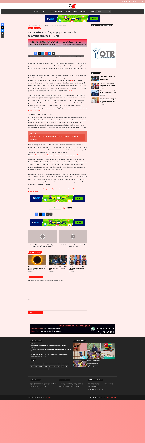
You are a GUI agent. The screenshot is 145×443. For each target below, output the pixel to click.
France (59, 363)
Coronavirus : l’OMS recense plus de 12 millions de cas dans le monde (56, 155)
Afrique (91, 11)
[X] (90, 389)
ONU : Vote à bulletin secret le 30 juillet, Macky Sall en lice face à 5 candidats (77, 268)
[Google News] (55, 208)
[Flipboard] (68, 208)
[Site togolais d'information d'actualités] (72, 6)
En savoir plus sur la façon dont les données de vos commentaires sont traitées (65, 316)
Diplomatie (58, 11)
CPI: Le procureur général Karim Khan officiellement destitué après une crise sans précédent (108, 92)
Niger (50, 366)
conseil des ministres (39, 363)
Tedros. (70, 90)
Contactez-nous (113, 397)
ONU (58, 366)
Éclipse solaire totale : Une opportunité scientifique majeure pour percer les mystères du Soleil (37, 268)
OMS (72, 80)
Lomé (36, 366)
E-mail (29, 306)
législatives (41, 366)
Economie (67, 11)
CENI (32, 363)
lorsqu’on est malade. (35, 110)
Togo (66, 366)
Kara (32, 366)
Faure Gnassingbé (53, 363)
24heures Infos (32, 49)
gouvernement (65, 363)
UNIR (38, 369)
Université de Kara (44, 369)
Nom (29, 299)
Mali (46, 366)
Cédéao (46, 363)
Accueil (36, 11)
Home (108, 397)
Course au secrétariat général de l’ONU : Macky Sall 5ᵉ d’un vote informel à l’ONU (58, 268)
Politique (43, 11)
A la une (35, 25)
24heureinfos (48, 397)
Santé (62, 366)
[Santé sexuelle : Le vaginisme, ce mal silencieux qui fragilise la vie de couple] (80, 347)
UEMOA (33, 369)
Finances (74, 11)
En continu (83, 11)
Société (51, 11)
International (37, 28)
